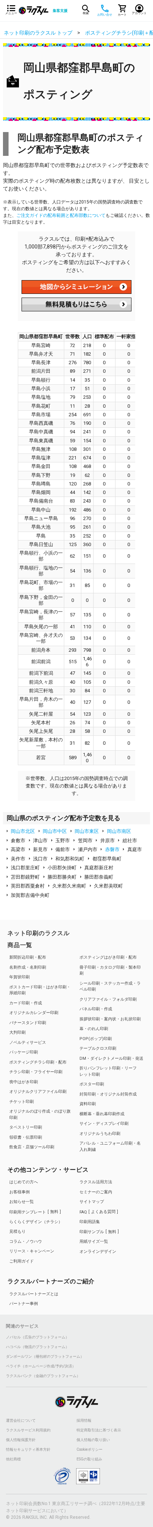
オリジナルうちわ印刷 (99, 1133)
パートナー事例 (23, 1303)
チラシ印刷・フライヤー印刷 (35, 1071)
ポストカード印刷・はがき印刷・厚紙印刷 (40, 990)
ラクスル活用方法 (95, 1182)
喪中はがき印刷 (23, 1082)
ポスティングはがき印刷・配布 (108, 957)
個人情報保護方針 (21, 1440)
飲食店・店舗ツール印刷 (31, 1147)
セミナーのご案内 (95, 1192)
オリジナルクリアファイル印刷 (37, 1091)
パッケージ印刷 (23, 1052)
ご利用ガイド (21, 1261)
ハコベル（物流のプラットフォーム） (37, 1347)
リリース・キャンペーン (31, 1251)
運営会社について (21, 1420)
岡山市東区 (87, 831)
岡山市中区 (55, 831)
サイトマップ (91, 1201)
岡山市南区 (119, 831)
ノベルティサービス (27, 1042)
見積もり (17, 1231)
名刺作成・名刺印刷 (27, 967)
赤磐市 (112, 849)
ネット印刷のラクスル (38, 933)
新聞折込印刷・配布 (27, 957)
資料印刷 (87, 1103)
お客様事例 (19, 1192)
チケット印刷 (21, 1101)
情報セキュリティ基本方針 (28, 1449)
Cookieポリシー (89, 1449)
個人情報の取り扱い (93, 1440)
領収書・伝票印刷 (25, 1137)
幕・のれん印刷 (93, 1028)
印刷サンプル (97, 1231)
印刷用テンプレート (33, 1211)
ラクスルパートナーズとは (33, 1294)
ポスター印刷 (91, 1084)
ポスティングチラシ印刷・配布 (37, 1062)
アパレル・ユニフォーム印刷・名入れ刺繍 (110, 1146)
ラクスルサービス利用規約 (28, 1430)
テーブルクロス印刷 (97, 1048)
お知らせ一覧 (21, 1201)
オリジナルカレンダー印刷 (33, 1012)
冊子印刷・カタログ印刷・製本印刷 (110, 970)
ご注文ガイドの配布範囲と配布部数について (60, 215)
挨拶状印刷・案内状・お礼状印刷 (110, 1019)
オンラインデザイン (97, 1251)
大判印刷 (17, 1032)
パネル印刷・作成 (95, 1009)
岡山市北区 (23, 831)
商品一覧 (19, 945)
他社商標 (13, 1459)
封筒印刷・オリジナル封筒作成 (108, 1094)
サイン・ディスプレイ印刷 (103, 1123)
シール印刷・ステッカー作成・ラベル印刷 (110, 986)
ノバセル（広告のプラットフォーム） (37, 1337)
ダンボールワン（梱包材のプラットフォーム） (45, 1356)
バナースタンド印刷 (27, 1022)
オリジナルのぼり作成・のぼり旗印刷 (40, 1114)
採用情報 (83, 1420)
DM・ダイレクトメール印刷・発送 (111, 1058)
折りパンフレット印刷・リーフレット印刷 (108, 1071)
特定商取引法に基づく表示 (98, 1430)
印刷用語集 (89, 1221)
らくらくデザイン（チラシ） (35, 1221)
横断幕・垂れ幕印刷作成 (101, 1113)
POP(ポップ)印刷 (95, 1038)
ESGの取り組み (89, 1459)
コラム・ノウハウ (25, 1241)
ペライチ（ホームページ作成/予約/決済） (41, 1366)
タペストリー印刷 (25, 1127)
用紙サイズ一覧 (93, 1241)
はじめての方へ (23, 1182)
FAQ (97, 1211)
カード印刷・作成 (25, 1003)
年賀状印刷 (19, 977)
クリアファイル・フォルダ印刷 (108, 999)
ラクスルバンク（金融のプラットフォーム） (43, 1376)
